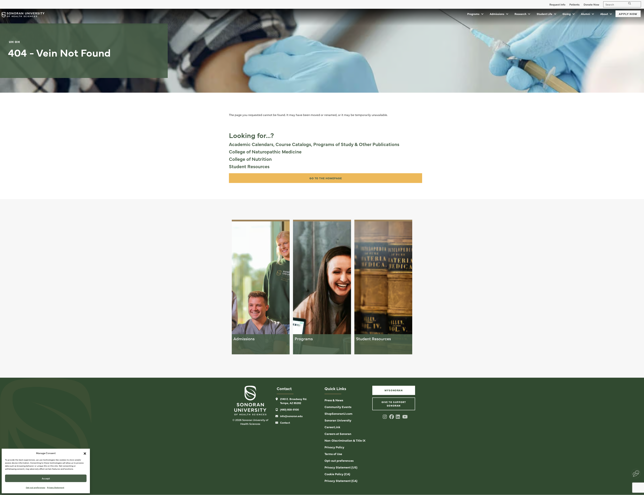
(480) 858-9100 (289, 409)
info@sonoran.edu (291, 416)
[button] (85, 453)
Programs (473, 14)
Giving (566, 14)
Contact (285, 422)
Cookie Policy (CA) (337, 474)
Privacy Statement (55, 487)
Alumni (585, 14)
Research (520, 14)
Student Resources (249, 166)
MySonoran (394, 390)
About (604, 14)
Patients (574, 4)
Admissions (497, 14)
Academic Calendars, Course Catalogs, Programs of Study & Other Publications (314, 144)
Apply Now (628, 14)
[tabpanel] (322, 51)
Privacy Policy (334, 447)
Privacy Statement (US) (341, 467)
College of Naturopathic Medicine (265, 151)
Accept (46, 478)
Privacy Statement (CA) (341, 481)
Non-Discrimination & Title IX (345, 440)
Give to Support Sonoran (394, 403)
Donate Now (591, 4)
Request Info (557, 4)
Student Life (544, 14)
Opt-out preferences (35, 487)
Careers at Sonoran (338, 434)
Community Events (338, 407)
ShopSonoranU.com (338, 413)
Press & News (334, 400)
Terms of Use (333, 454)
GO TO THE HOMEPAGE (325, 178)
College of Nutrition (250, 159)
